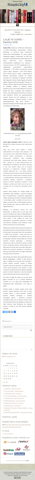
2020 (29, 424)
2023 (10, 427)
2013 (6, 424)
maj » (7, 382)
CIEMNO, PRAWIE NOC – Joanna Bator (21, 34)
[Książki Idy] (17, 5)
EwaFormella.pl (10, 460)
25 (14, 376)
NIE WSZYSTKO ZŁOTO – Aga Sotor (13, 403)
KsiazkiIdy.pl (18, 460)
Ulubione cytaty (9, 417)
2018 (22, 424)
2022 (6, 427)
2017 (19, 424)
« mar (3, 382)
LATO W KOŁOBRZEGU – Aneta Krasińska (15, 396)
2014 (9, 424)
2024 (13, 427)
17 (12, 373)
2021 (3, 427)
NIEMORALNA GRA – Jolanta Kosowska (14, 400)
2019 (25, 424)
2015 (13, 424)
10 (12, 370)
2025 (16, 427)
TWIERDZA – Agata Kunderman (12, 388)
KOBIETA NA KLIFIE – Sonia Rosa (13, 393)
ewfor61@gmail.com (10, 356)
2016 (16, 424)
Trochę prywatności (7, 434)
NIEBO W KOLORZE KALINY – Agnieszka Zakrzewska (18, 412)
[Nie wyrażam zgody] (33, 475)
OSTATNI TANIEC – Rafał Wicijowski (13, 391)
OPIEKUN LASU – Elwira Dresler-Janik (14, 398)
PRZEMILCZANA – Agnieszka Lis (12, 405)
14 (6, 373)
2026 (19, 427)
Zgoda (17, 477)
